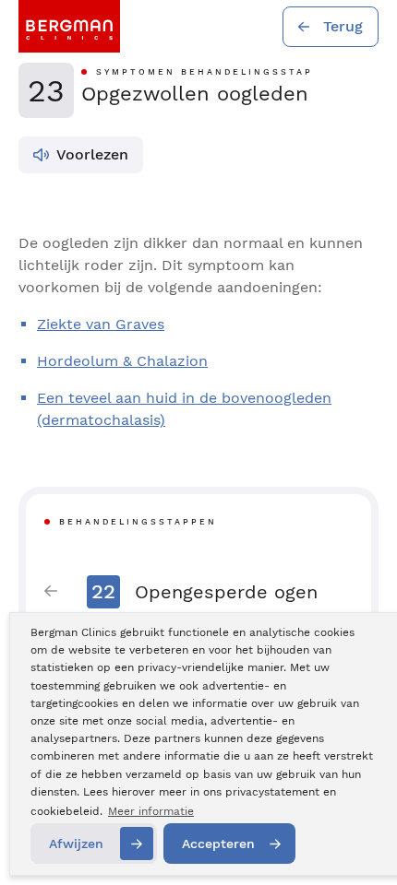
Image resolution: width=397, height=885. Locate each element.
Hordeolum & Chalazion (122, 361)
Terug (343, 26)
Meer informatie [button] (151, 811)
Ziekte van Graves (100, 324)
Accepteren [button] (218, 843)
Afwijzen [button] (76, 843)
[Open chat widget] (358, 837)
